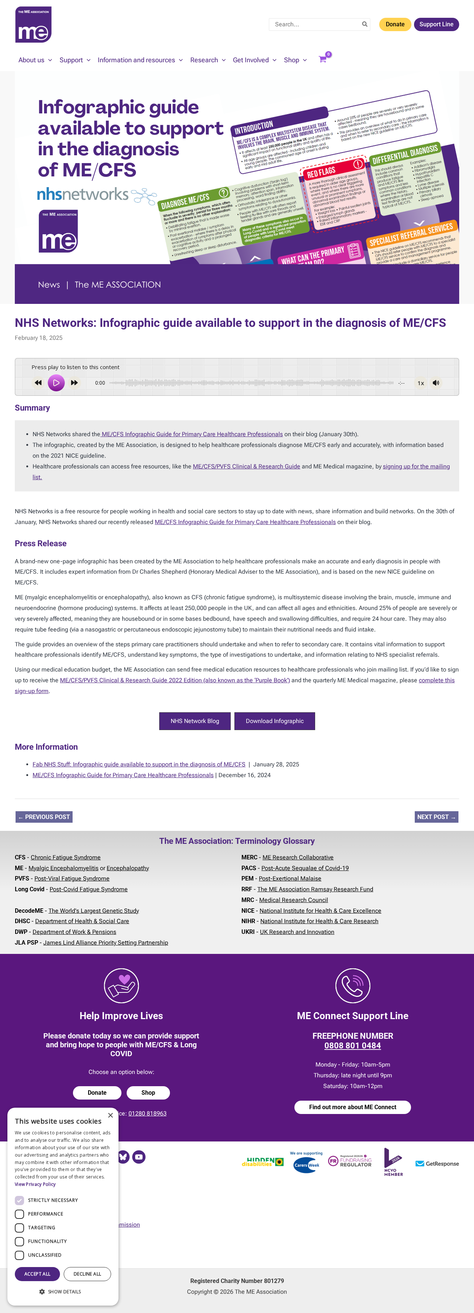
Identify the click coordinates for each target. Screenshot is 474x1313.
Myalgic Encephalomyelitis (64, 868)
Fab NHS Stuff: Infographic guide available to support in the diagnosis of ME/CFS (139, 764)
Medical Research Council (293, 899)
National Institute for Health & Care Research (319, 921)
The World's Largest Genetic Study (94, 910)
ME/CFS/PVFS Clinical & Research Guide (246, 466)
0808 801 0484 (352, 1045)
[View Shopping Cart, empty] (322, 60)
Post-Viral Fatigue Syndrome (72, 878)
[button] (48, 60)
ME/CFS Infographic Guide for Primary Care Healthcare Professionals (191, 434)
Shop (148, 1092)
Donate (395, 24)
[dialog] (62, 1207)
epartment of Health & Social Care (84, 921)
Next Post (436, 816)
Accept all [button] (37, 1274)
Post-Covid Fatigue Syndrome (89, 889)
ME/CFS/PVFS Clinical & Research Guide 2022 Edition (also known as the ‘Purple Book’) (175, 680)
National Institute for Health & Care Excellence (320, 910)
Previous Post (44, 816)
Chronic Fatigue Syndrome (66, 857)
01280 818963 (147, 1113)
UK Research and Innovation (297, 931)
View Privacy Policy (35, 1184)
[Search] (365, 24)
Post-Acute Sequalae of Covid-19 (305, 868)
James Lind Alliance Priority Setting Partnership (105, 942)
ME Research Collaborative (298, 857)
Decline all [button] (87, 1274)
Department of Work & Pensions (74, 931)
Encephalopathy (128, 868)
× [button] (110, 1115)
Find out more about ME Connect (352, 1107)
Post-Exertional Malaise (290, 878)
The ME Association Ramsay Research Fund (315, 889)
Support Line (437, 24)
